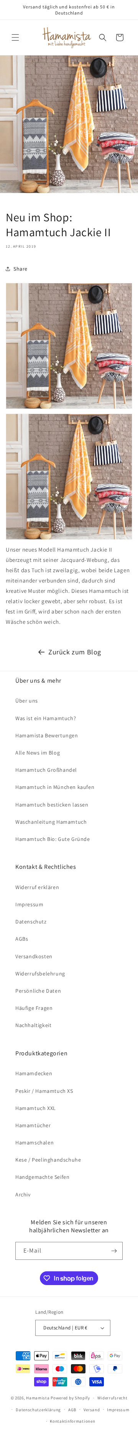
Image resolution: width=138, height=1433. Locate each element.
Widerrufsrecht (112, 1398)
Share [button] (20, 268)
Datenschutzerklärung (38, 1409)
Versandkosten (34, 956)
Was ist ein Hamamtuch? (45, 718)
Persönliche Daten (38, 990)
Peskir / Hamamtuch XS (44, 1090)
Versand (92, 1409)
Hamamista (37, 1398)
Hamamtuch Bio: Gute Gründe (52, 839)
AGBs (21, 938)
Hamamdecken (34, 1073)
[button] (15, 37)
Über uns (26, 700)
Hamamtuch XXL (35, 1108)
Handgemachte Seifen (42, 1176)
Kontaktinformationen (72, 1421)
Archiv (23, 1194)
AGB (72, 1409)
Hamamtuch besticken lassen (52, 804)
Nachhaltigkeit (33, 1025)
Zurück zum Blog (74, 652)
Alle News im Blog (37, 752)
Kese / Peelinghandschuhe (48, 1159)
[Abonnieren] (113, 1251)
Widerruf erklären (37, 887)
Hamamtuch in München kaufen (54, 787)
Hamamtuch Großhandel (46, 769)
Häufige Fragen (34, 1008)
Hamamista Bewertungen (46, 735)
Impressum (29, 904)
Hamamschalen (34, 1142)
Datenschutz (31, 921)
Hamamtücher (33, 1125)
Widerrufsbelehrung (40, 973)
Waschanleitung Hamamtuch (51, 821)
